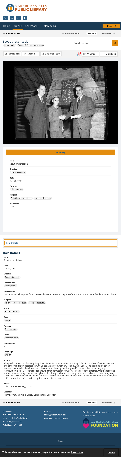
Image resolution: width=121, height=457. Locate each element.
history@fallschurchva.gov (55, 415)
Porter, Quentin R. (18, 172)
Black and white (11, 337)
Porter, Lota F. (11, 285)
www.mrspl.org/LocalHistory (56, 418)
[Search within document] (115, 43)
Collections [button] (31, 26)
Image (7, 320)
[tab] (60, 152)
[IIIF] (78, 53)
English (8, 355)
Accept (111, 452)
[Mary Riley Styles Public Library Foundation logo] (100, 423)
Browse (17, 26)
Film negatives (17, 189)
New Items (50, 26)
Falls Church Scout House (21, 198)
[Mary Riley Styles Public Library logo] (26, 7)
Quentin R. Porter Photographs (31, 45)
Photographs (9, 45)
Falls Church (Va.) (12, 311)
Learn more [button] (77, 452)
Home (6, 26)
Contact (60, 441)
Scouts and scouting (43, 198)
